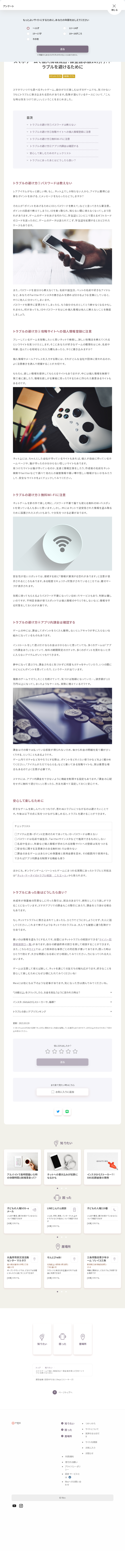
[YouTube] (14, 1506)
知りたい (48, 1368)
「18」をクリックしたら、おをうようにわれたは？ (46, 992)
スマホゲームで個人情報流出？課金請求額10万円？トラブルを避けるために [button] (60, 1372)
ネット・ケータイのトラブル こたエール (42, 875)
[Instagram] (21, 1506)
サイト (32, 949)
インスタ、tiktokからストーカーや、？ (34, 1002)
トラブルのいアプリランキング (29, 1011)
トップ (38, 1368)
